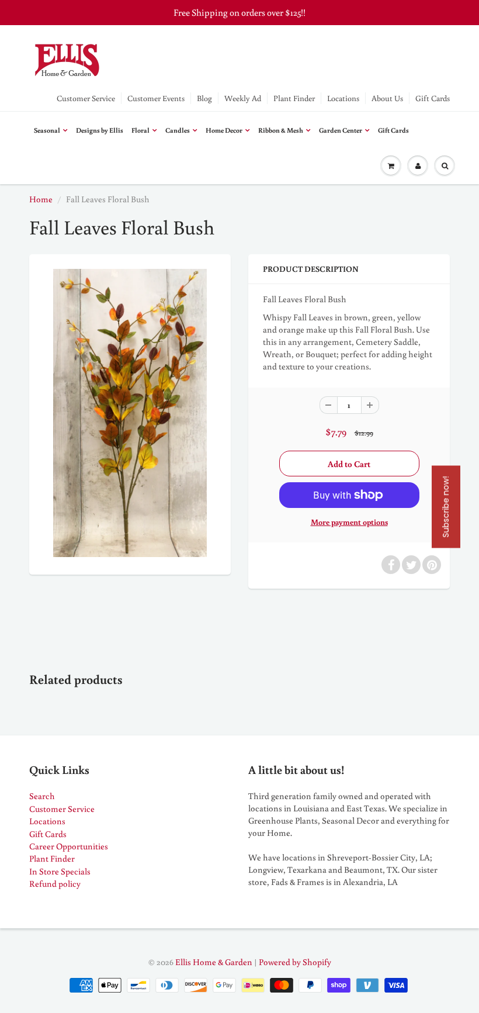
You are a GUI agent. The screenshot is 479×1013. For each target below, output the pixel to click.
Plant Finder (294, 98)
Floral (140, 130)
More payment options (349, 522)
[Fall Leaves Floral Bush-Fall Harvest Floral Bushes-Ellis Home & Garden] (130, 413)
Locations (343, 98)
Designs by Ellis (99, 130)
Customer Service (86, 98)
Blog (204, 98)
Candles (177, 130)
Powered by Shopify (295, 961)
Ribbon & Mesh (280, 130)
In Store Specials (60, 871)
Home (41, 199)
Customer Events (156, 98)
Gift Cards (432, 98)
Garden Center (340, 130)
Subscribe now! (446, 506)
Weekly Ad (242, 98)
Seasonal (47, 130)
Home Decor (224, 130)
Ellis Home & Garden (213, 961)
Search (42, 795)
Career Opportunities (68, 846)
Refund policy (55, 883)
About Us (387, 98)
